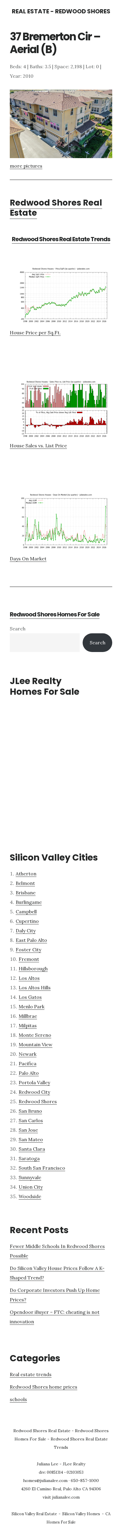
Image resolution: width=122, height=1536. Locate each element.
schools (18, 1399)
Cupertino (27, 921)
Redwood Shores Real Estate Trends (61, 239)
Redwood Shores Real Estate (56, 208)
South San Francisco (42, 1168)
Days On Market (28, 559)
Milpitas (28, 1025)
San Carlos (31, 1120)
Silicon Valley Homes (81, 1513)
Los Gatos (30, 997)
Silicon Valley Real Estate (34, 1513)
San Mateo (31, 1139)
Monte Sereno (35, 1035)
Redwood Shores (38, 1101)
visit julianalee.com (61, 1497)
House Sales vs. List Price (38, 446)
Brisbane (26, 893)
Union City (31, 1187)
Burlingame (29, 902)
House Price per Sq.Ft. (35, 332)
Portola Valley (34, 1082)
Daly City (26, 931)
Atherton (26, 874)
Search (17, 629)
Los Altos (29, 978)
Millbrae (28, 1016)
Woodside (30, 1196)
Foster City (28, 950)
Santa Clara (32, 1149)
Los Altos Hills (35, 987)
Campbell (26, 912)
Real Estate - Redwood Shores (61, 11)
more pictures (26, 166)
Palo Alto (29, 1073)
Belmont (25, 883)
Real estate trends (31, 1374)
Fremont (29, 959)
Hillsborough (33, 968)
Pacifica (27, 1063)
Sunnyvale (30, 1177)
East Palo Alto (31, 940)
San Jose (28, 1130)
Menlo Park (31, 1006)
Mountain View (35, 1044)
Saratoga (29, 1158)
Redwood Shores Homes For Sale (54, 614)
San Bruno (30, 1111)
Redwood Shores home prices (43, 1387)
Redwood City (34, 1092)
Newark (27, 1054)
